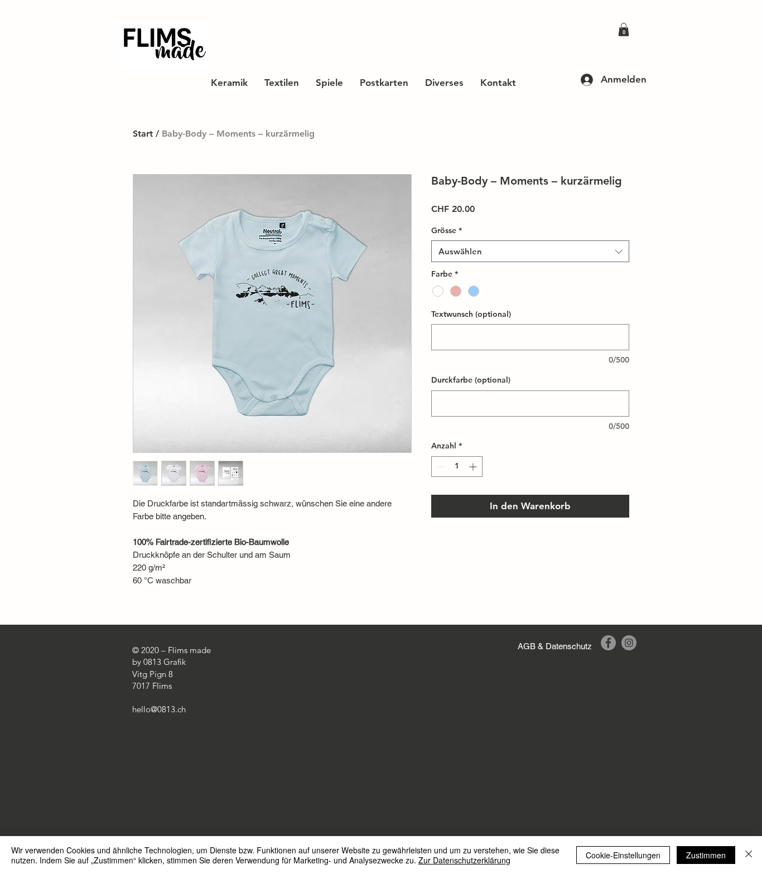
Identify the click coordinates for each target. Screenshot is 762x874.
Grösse (446, 230)
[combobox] (530, 251)
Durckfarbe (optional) (470, 380)
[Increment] (474, 466)
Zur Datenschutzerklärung (464, 860)
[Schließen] (748, 855)
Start (143, 133)
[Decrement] (440, 466)
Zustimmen (706, 855)
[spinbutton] (457, 466)
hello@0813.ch (159, 709)
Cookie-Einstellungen (623, 855)
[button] (623, 29)
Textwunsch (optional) (471, 314)
